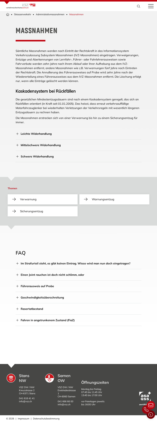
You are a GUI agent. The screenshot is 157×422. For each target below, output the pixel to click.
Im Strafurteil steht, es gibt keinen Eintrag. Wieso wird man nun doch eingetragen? (75, 263)
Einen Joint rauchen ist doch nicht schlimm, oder (52, 275)
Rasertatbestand (32, 309)
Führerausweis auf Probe (37, 286)
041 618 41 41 (27, 398)
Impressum (23, 418)
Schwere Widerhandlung (37, 156)
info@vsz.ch (25, 401)
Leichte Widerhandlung (36, 134)
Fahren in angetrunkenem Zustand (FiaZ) (48, 320)
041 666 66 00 (65, 401)
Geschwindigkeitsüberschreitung (42, 297)
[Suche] (139, 6)
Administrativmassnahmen (50, 14)
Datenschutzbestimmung (46, 418)
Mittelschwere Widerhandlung (41, 145)
